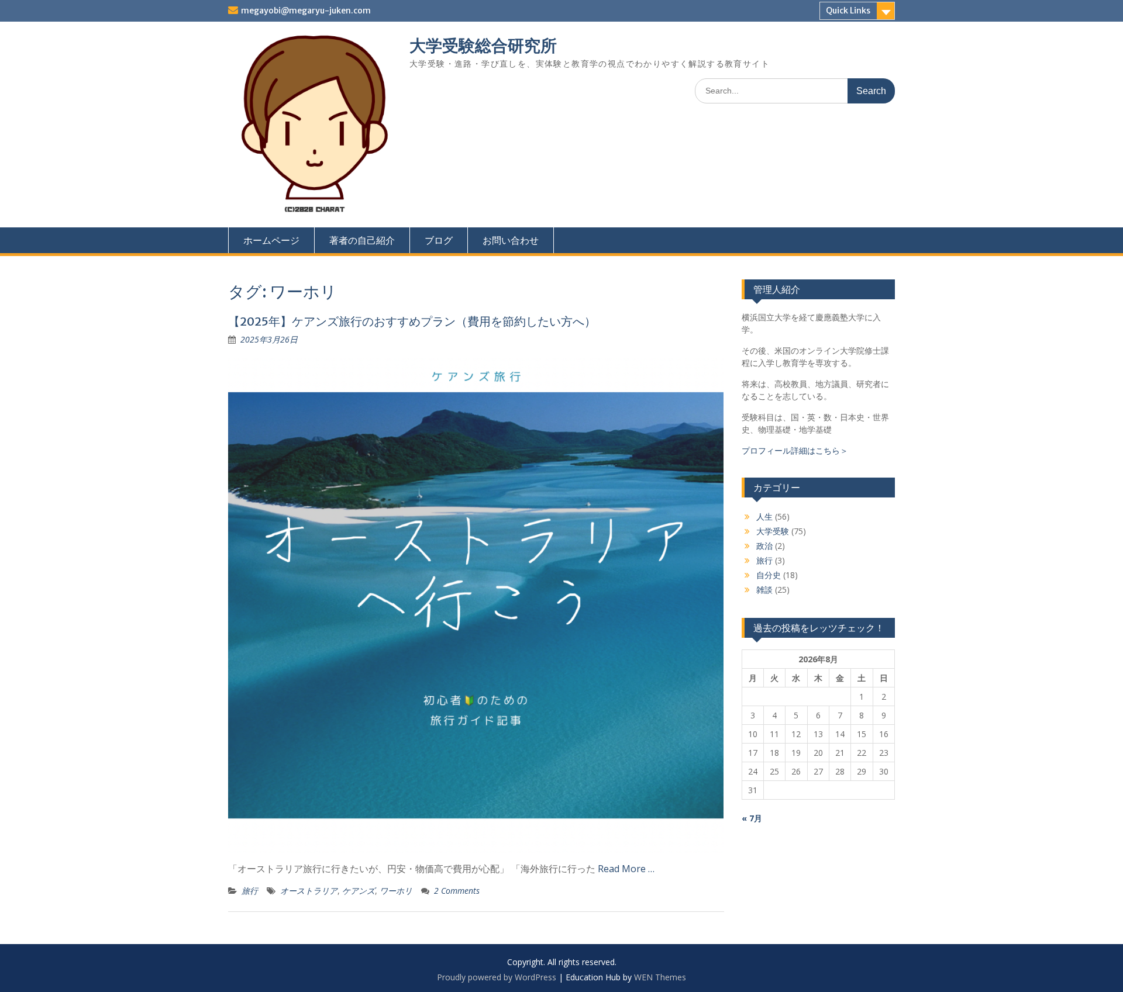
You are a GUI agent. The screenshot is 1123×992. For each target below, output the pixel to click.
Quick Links (848, 10)
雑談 (764, 589)
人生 (764, 516)
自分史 (768, 574)
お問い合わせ (511, 240)
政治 (764, 545)
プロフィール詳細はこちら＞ (795, 450)
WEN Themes (660, 977)
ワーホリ (396, 890)
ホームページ (271, 240)
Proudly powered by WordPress (496, 977)
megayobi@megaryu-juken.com (306, 10)
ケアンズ (358, 890)
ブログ (439, 240)
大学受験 (772, 531)
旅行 (250, 890)
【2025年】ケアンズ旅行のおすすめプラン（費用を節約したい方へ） (412, 321)
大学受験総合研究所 (483, 45)
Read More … (626, 868)
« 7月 (752, 818)
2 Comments (457, 890)
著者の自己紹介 (362, 240)
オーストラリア (308, 890)
